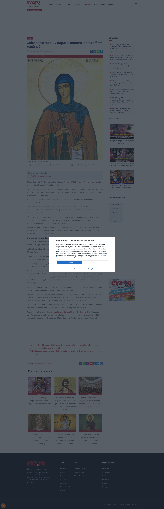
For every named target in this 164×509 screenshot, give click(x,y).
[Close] (111, 240)
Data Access (82, 269)
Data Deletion (72, 269)
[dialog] (82, 254)
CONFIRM (70, 262)
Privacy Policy (91, 269)
